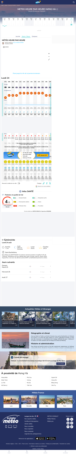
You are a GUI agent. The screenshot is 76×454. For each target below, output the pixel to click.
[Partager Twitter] (50, 183)
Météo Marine (51, 419)
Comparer (34, 36)
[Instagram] (71, 423)
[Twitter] (71, 419)
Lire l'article (61, 363)
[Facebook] (67, 419)
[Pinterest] (67, 426)
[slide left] (2, 99)
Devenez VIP (44, 155)
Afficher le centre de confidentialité (39, 446)
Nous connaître (28, 426)
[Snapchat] (67, 423)
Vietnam (6, 5)
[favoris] (57, 9)
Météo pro (50, 421)
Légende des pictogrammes (32, 434)
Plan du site (25, 443)
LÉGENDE (7, 47)
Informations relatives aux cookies (37, 443)
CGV (20, 443)
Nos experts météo (30, 419)
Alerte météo (28, 424)
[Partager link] (44, 183)
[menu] (2, 2)
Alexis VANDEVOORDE (18, 42)
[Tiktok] (71, 426)
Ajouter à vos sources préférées (44, 186)
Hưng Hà (18, 5)
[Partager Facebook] (47, 183)
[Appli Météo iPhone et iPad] (40, 438)
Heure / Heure (26, 36)
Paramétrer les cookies (65, 443)
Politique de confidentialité (52, 443)
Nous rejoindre (28, 429)
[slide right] (50, 99)
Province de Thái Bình (12, 5)
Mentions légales (10, 443)
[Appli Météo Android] (51, 438)
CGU (16, 443)
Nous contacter (28, 431)
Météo (2, 5)
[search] (74, 2)
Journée (18, 36)
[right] (73, 317)
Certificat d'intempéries (31, 421)
